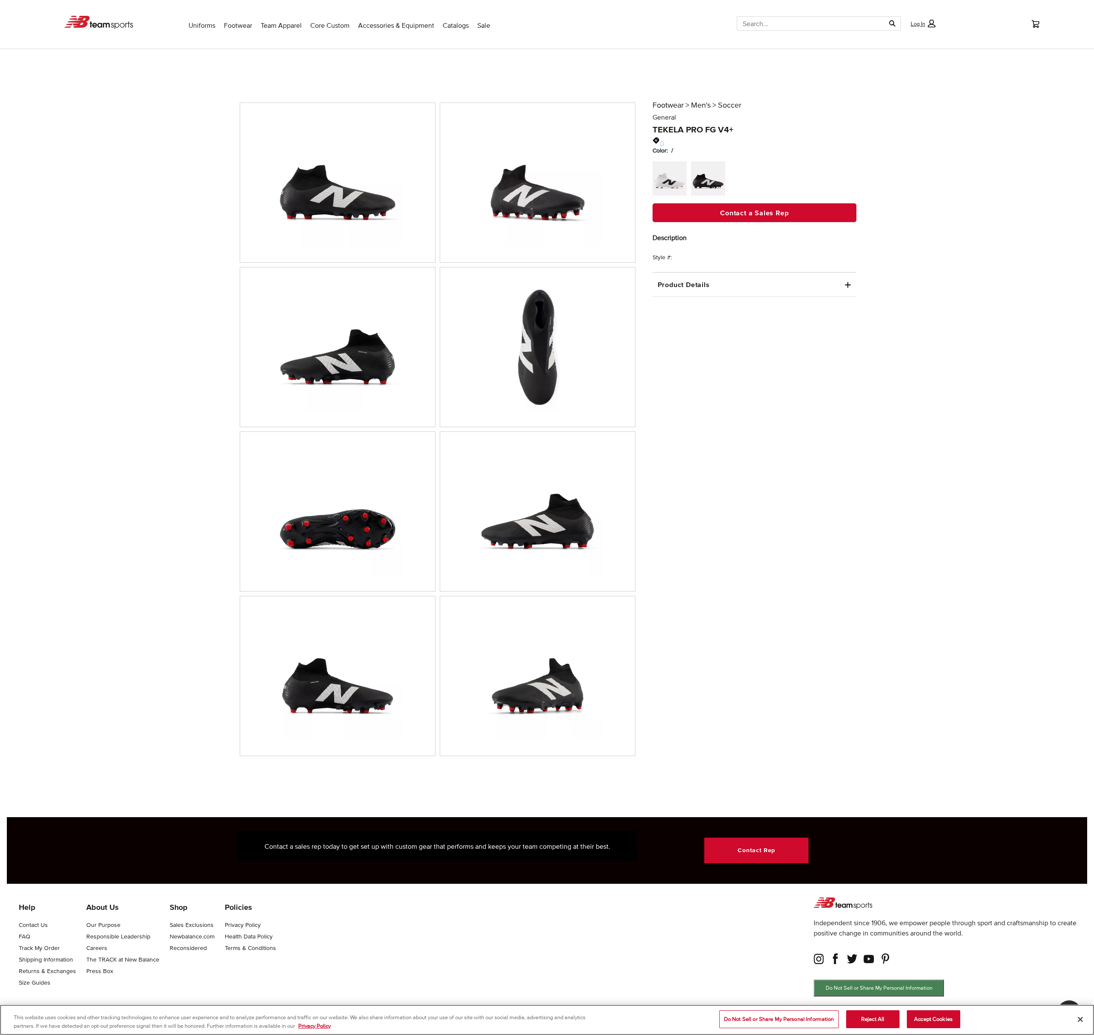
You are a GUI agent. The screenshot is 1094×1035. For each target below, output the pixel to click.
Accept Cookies (933, 1019)
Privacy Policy (314, 1026)
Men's (701, 105)
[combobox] (807, 23)
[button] (923, 23)
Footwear (668, 105)
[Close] (1080, 1019)
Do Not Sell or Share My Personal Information (879, 988)
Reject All (872, 1019)
